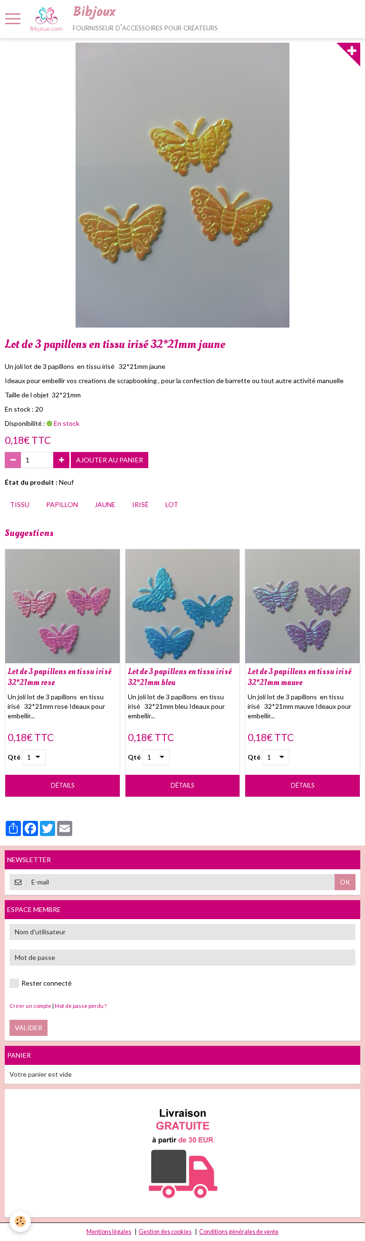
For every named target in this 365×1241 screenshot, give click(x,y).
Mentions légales (108, 1231)
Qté (14, 757)
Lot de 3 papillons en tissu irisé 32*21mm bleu (179, 677)
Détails (62, 785)
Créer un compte (30, 1006)
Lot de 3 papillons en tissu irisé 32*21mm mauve (299, 677)
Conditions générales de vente (239, 1231)
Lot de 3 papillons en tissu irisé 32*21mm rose (59, 677)
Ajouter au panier (109, 460)
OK (345, 882)
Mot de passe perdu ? (80, 1006)
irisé (140, 504)
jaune (105, 504)
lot (171, 504)
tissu (19, 504)
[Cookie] (20, 1221)
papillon (62, 504)
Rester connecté (46, 983)
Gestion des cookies (165, 1231)
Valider (28, 1028)
